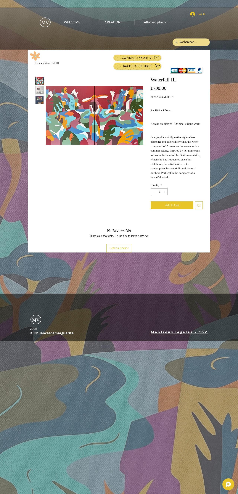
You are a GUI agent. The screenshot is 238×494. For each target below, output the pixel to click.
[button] (179, 332)
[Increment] (165, 192)
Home (39, 63)
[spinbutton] (159, 192)
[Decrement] (153, 192)
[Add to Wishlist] (199, 205)
